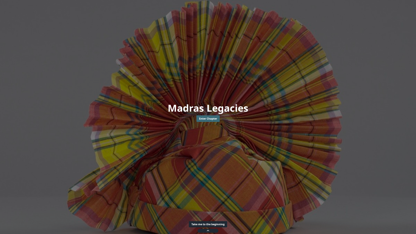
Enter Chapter (208, 118)
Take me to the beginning (208, 224)
